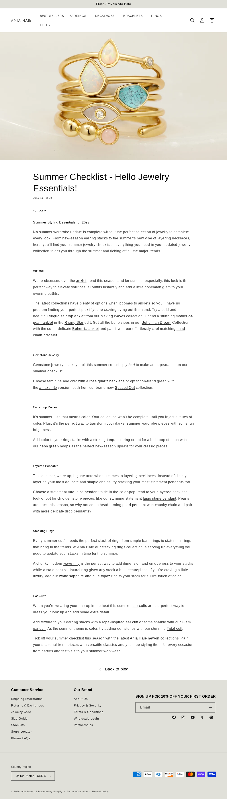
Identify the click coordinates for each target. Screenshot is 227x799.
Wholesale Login (86, 718)
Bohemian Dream (156, 322)
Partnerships (83, 725)
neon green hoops (54, 446)
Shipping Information (27, 699)
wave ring (71, 563)
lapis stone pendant (159, 498)
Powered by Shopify (50, 791)
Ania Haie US (29, 791)
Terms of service (77, 791)
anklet (81, 281)
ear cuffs (140, 606)
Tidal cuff (174, 628)
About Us (81, 699)
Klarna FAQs (20, 738)
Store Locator (21, 731)
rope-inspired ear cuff (120, 622)
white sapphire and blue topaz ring (88, 576)
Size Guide (19, 718)
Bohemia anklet (85, 329)
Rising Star (74, 322)
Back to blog (117, 669)
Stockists (18, 725)
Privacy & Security (88, 705)
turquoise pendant (83, 492)
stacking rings (113, 547)
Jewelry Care (21, 712)
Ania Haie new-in (144, 638)
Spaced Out (125, 387)
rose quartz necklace (107, 381)
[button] (79, 15)
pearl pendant (134, 505)
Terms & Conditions (89, 712)
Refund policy (100, 791)
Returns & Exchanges (27, 705)
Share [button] (42, 211)
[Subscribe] (210, 707)
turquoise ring (118, 440)
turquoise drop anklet (67, 316)
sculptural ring (76, 570)
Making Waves (113, 316)
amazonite (48, 387)
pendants (176, 482)
